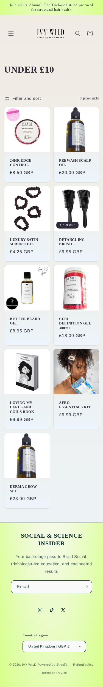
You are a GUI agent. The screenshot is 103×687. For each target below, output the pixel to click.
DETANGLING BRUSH (72, 241)
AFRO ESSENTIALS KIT (75, 404)
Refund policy (83, 664)
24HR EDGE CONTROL (21, 162)
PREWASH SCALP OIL (75, 162)
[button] (11, 33)
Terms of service (54, 672)
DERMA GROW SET (23, 488)
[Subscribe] (86, 586)
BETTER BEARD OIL (25, 321)
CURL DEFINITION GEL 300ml (75, 323)
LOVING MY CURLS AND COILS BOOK (22, 407)
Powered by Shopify (53, 664)
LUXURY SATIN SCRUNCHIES (24, 241)
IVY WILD (29, 664)
